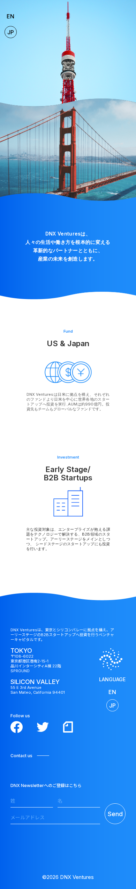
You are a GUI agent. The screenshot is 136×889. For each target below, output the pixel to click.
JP (10, 32)
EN (10, 16)
